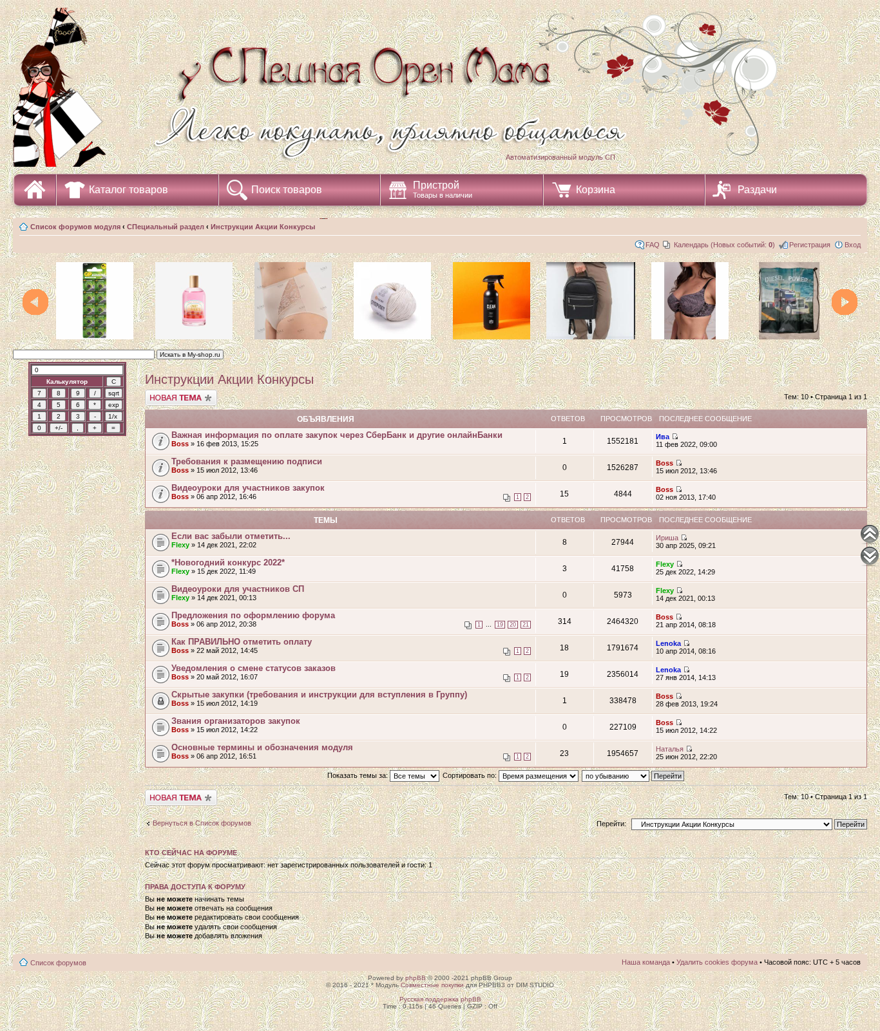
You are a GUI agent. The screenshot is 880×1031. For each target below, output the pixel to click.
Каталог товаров (128, 189)
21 (525, 624)
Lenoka (668, 643)
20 (513, 624)
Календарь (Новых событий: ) (724, 245)
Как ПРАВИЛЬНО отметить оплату (241, 642)
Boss (180, 444)
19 (500, 624)
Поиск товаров (286, 189)
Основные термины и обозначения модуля (262, 747)
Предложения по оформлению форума (253, 615)
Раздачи (757, 189)
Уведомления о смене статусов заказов (253, 668)
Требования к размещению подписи (246, 461)
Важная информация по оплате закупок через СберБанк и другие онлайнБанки (336, 435)
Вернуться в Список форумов (202, 823)
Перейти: (611, 824)
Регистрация (809, 245)
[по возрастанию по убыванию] (633, 775)
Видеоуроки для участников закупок (248, 488)
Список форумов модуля (75, 227)
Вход (853, 245)
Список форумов (58, 963)
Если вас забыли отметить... (231, 536)
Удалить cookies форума (717, 962)
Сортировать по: (471, 775)
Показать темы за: (358, 775)
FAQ (653, 245)
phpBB (415, 977)
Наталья (670, 749)
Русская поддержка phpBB (440, 999)
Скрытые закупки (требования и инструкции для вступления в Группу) (319, 694)
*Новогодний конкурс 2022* (228, 562)
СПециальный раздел (165, 227)
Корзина (595, 189)
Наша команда (646, 962)
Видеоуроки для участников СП (237, 589)
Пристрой (442, 189)
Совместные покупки (432, 984)
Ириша (667, 538)
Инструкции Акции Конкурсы (263, 227)
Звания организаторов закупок (235, 721)
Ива (662, 436)
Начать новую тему (177, 393)
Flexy (180, 545)
